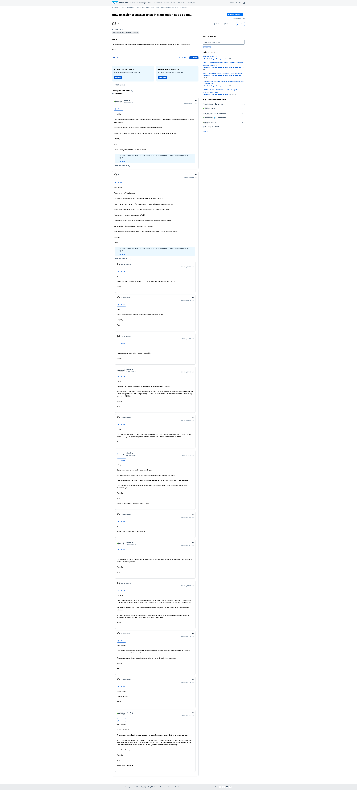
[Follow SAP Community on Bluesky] (223, 787)
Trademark (163, 787)
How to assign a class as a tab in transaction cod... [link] (174, 7)
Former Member (123, 24)
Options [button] (244, 15)
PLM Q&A (157, 7)
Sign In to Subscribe (234, 14)
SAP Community (116, 7)
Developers (158, 3)
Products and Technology (137, 3)
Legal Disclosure (153, 787)
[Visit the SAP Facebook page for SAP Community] (220, 787)
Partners (166, 3)
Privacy (128, 787)
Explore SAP (233, 3)
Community (123, 2)
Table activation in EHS (210, 57)
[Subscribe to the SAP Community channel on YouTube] (227, 787)
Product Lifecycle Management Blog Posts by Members (222, 67)
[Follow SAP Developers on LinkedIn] (230, 787)
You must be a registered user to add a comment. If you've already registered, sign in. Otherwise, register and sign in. (154, 157)
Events (173, 3)
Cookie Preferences (181, 787)
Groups (150, 3)
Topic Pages (191, 3)
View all (205, 131)
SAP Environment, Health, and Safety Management (125, 32)
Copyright (144, 787)
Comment (193, 58)
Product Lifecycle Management (145, 7)
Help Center (181, 3)
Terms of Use (135, 787)
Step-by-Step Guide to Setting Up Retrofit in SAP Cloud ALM (222, 73)
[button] (237, 24)
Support (170, 787)
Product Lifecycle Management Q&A (216, 59)
